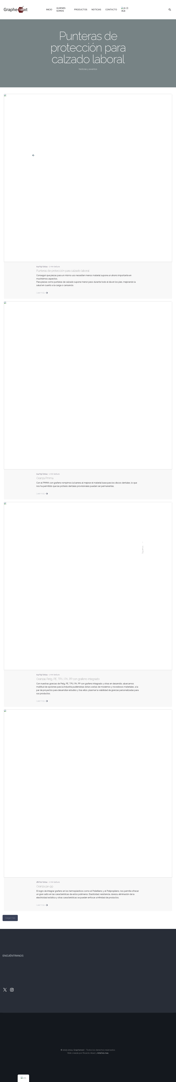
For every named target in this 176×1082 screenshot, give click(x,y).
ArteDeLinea (102, 1053)
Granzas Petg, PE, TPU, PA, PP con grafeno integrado (67, 679)
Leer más (40, 293)
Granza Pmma (44, 478)
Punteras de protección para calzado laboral (62, 270)
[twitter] (5, 989)
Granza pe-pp (44, 886)
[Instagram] (12, 989)
